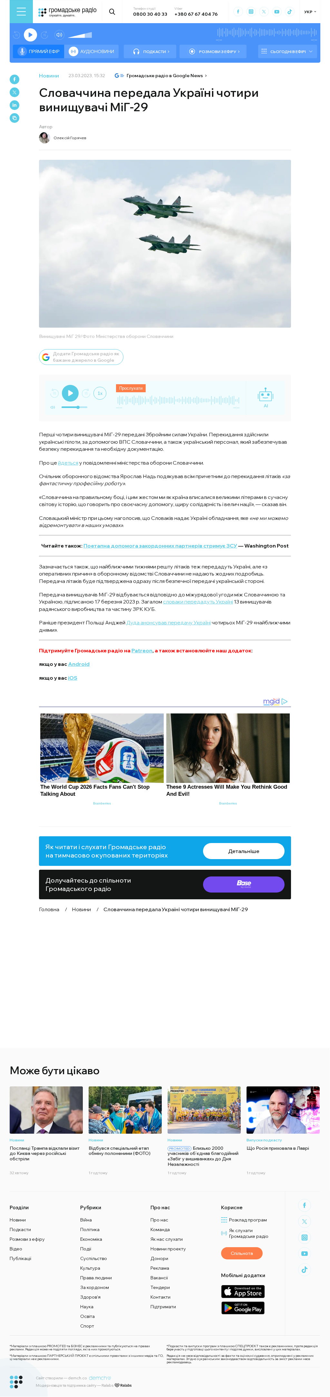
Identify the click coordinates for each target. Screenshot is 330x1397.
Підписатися (165, 727)
